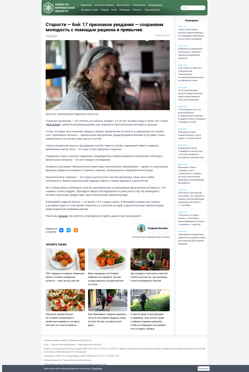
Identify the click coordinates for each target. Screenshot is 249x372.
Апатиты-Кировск (104, 4)
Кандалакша (155, 4)
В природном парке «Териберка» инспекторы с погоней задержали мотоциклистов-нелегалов (191, 153)
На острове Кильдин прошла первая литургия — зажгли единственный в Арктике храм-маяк (191, 95)
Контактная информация (63, 344)
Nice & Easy (53, 124)
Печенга (137, 9)
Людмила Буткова (158, 228)
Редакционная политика (89, 344)
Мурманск (86, 4)
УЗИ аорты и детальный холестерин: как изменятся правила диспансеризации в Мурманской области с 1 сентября (191, 199)
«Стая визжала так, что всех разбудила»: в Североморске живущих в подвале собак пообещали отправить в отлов (191, 115)
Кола (114, 9)
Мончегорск (123, 4)
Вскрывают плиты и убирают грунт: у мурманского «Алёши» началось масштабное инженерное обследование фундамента (191, 175)
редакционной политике (158, 237)
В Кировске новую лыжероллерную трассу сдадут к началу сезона (189, 135)
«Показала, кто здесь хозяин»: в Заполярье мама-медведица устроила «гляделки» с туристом (191, 220)
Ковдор (105, 9)
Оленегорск (139, 4)
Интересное (52, 36)
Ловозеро (124, 9)
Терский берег (152, 9)
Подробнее (97, 368)
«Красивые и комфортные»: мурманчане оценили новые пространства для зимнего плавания (191, 239)
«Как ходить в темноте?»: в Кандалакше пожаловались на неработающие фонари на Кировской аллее (190, 74)
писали (62, 216)
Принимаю (203, 368)
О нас (46, 344)
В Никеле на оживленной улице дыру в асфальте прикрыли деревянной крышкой (190, 53)
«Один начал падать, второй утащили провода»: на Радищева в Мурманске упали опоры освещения (191, 34)
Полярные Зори (89, 9)
